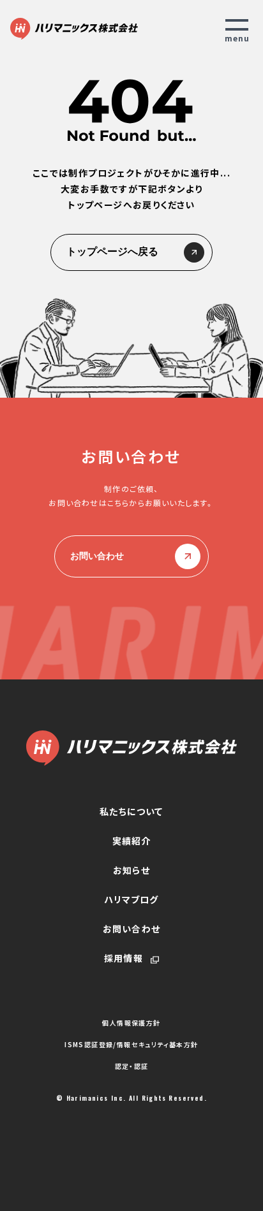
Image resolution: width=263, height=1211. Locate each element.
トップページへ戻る (112, 251)
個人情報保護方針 (131, 1023)
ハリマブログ (131, 899)
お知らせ (131, 870)
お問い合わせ (97, 556)
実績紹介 (131, 840)
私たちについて (131, 811)
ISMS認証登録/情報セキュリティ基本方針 (131, 1044)
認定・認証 (132, 1066)
